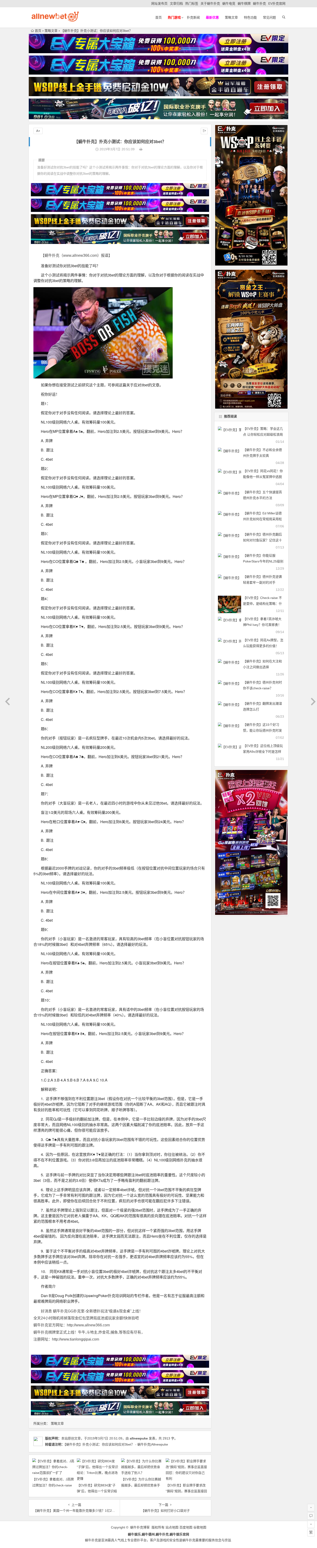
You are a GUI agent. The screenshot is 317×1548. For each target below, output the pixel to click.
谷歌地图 (199, 1527)
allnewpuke (139, 1438)
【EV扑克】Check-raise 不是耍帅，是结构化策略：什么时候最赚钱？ (262, 603)
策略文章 (231, 17)
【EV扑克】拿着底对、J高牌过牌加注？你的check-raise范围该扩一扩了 (53, 1485)
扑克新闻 (193, 17)
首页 (158, 17)
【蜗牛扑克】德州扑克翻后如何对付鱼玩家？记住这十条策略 (262, 540)
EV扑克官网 (276, 3)
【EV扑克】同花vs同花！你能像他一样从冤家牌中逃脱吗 (263, 476)
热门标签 (191, 3)
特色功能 (250, 17)
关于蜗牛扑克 (210, 3)
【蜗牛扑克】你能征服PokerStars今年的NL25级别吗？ (263, 561)
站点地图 (171, 1527)
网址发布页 (159, 3)
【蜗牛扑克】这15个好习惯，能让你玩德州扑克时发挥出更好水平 (262, 730)
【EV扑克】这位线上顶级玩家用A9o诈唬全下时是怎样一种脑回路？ (263, 751)
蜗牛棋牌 (244, 3)
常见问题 (269, 17)
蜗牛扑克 (259, 3)
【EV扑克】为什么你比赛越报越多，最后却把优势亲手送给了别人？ (141, 1485)
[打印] (140, 149)
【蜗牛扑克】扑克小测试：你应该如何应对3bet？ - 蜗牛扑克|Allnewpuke (116, 1444)
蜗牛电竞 (228, 3)
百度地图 (185, 1527)
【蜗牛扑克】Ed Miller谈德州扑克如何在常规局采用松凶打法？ (262, 519)
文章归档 (176, 3)
